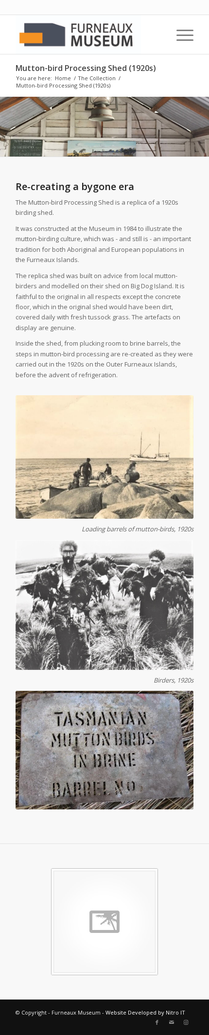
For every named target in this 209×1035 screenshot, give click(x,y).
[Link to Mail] (171, 1022)
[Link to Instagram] (186, 1022)
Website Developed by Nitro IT (145, 1012)
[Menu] (180, 34)
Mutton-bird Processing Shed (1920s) (86, 68)
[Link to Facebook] (157, 1022)
